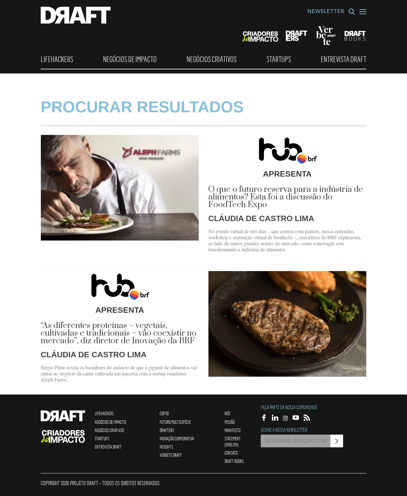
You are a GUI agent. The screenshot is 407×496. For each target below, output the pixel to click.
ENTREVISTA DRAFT (343, 59)
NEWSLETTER (325, 12)
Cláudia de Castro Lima (261, 218)
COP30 (164, 413)
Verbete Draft (171, 455)
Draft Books (234, 461)
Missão (229, 422)
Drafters (167, 430)
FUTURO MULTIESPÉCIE (175, 422)
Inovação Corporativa (177, 438)
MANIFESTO (232, 430)
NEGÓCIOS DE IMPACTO (130, 59)
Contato (231, 453)
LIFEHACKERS (57, 59)
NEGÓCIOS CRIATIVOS (212, 59)
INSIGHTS (166, 447)
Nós (227, 413)
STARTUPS (278, 59)
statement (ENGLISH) (232, 441)
